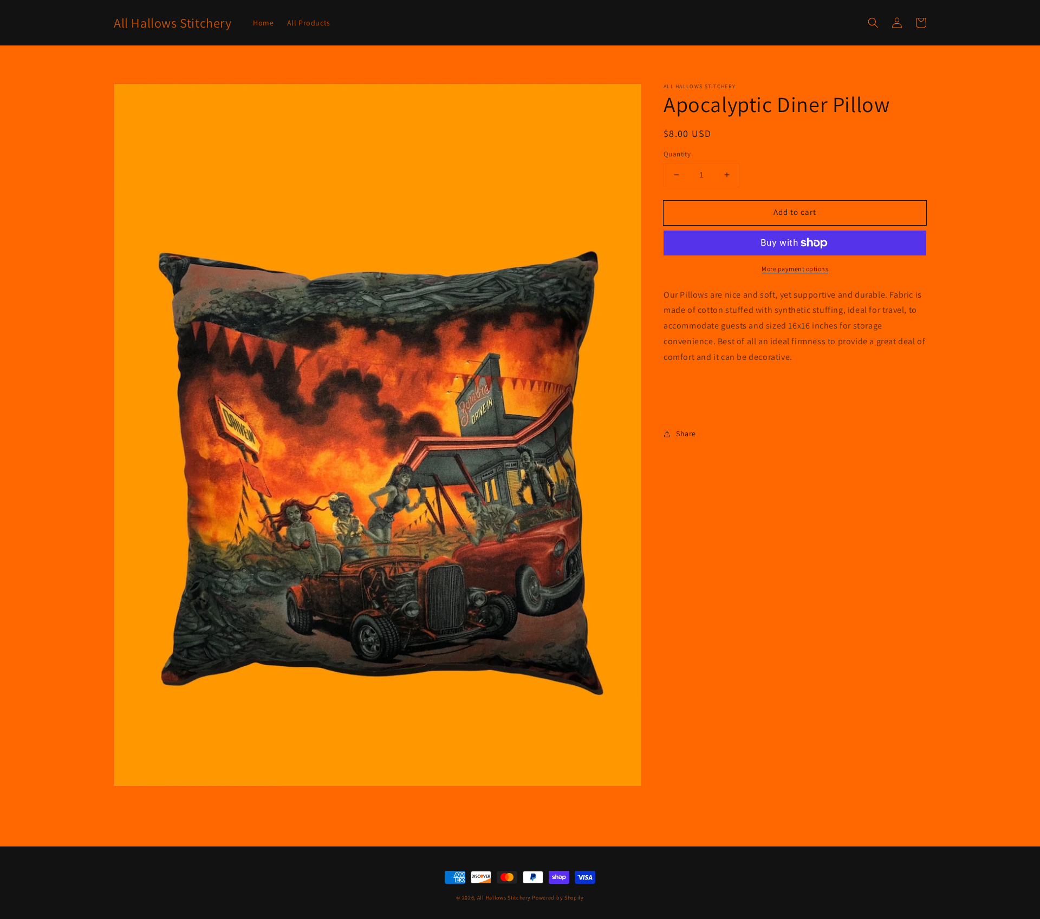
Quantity (677, 154)
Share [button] (686, 433)
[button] (873, 23)
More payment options (795, 269)
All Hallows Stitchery (504, 897)
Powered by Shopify (558, 897)
